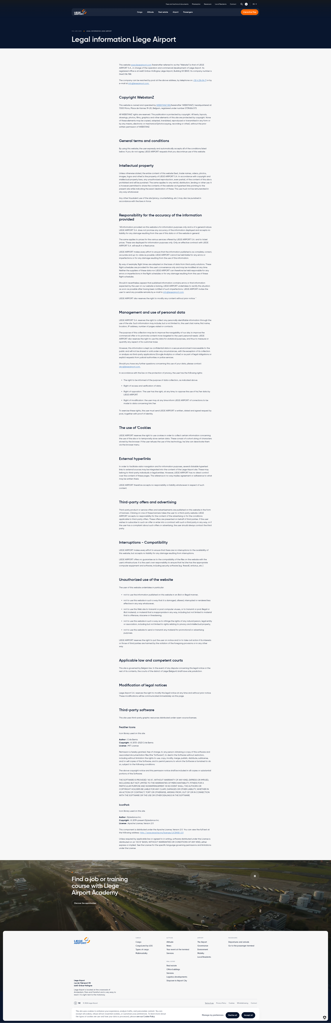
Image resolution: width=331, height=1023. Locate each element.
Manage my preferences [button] (213, 1015)
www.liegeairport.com (141, 65)
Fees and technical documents (177, 4)
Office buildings (173, 969)
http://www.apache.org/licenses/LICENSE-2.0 (161, 832)
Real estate (172, 965)
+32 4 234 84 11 (199, 80)
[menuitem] (139, 12)
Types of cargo (142, 949)
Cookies (231, 1003)
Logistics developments (177, 977)
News (169, 946)
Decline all (232, 1015)
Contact (233, 4)
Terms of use (209, 1003)
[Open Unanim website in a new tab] (75, 1003)
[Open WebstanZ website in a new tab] (79, 1003)
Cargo (138, 942)
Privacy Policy (221, 1003)
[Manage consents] (324, 1017)
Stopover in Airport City (177, 980)
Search (241, 4)
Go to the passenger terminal (241, 946)
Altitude (170, 942)
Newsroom (207, 4)
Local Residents (220, 4)
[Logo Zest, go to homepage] (82, 940)
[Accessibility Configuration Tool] (246, 4)
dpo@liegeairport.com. (130, 366)
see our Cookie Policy (145, 1016)
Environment (202, 949)
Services (170, 953)
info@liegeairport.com (173, 292)
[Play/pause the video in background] (254, 876)
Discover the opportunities (85, 903)
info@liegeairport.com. (138, 83)
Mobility (200, 953)
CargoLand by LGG (144, 946)
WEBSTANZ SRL (163, 105)
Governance (202, 946)
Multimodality (141, 953)
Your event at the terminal (178, 949)
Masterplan (196, 4)
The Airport (202, 942)
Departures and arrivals (238, 942)
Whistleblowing (242, 1003)
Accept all (248, 1015)
